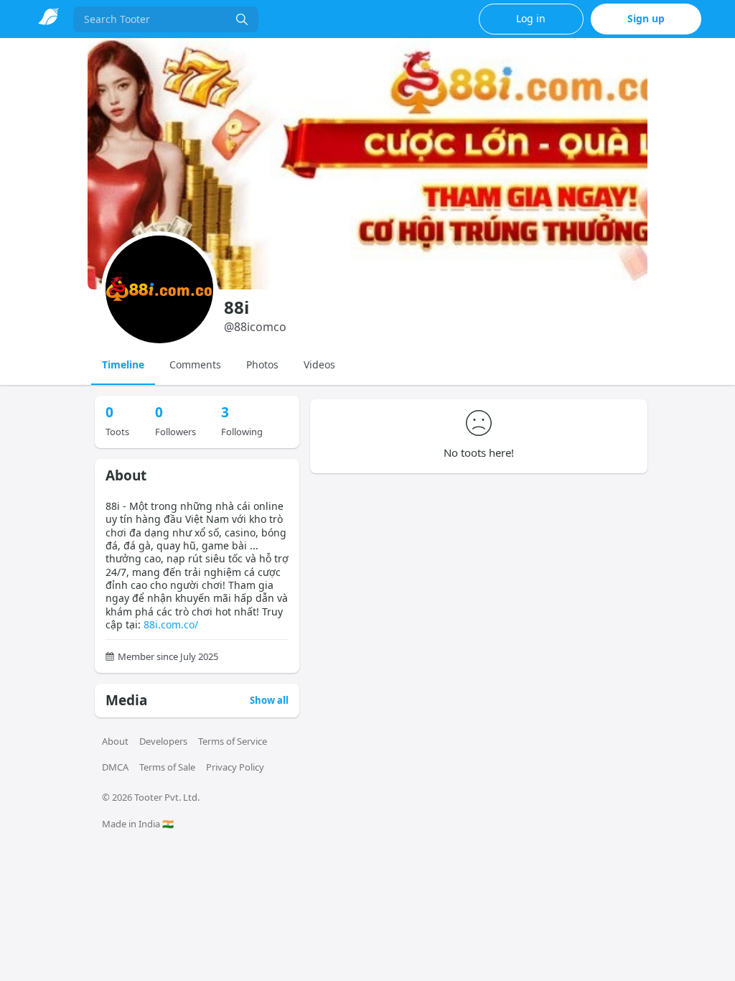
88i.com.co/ (171, 624)
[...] (242, 19)
